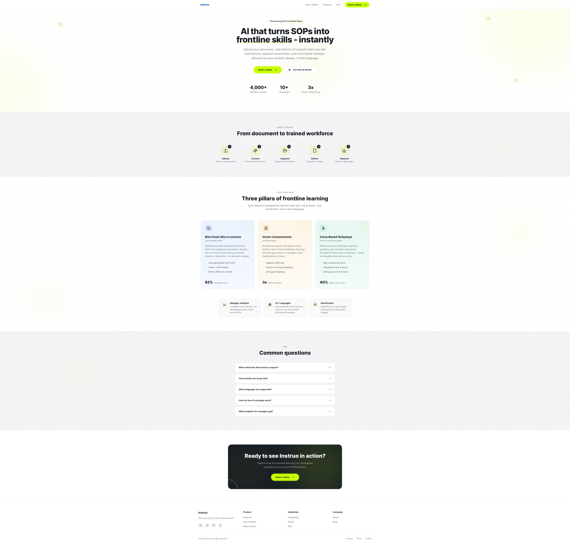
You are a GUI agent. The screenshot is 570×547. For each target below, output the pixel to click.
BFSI (290, 526)
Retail (291, 521)
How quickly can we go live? (253, 378)
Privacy (350, 538)
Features (327, 4)
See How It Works (302, 69)
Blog (335, 521)
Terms (359, 538)
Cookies (368, 538)
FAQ (338, 4)
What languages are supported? (255, 389)
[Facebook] (220, 525)
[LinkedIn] (200, 525)
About (336, 517)
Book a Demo (355, 4)
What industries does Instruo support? (259, 367)
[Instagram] (213, 525)
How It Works (311, 4)
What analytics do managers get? (256, 411)
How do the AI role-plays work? (255, 400)
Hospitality (293, 517)
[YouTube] (207, 525)
